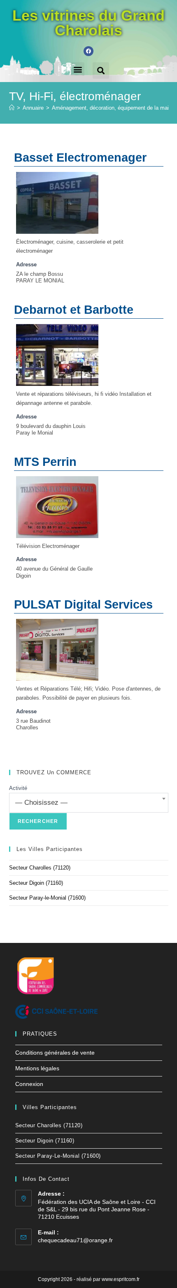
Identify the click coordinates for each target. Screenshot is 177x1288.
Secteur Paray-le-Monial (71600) (47, 898)
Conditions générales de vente (55, 1052)
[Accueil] (11, 108)
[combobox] (88, 803)
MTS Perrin (45, 461)
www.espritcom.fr (121, 1279)
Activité (18, 788)
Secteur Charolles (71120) (39, 868)
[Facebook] (88, 51)
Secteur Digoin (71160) (36, 883)
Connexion (29, 1084)
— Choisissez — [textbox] (41, 802)
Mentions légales (37, 1068)
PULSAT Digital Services (83, 604)
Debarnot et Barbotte (73, 309)
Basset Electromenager (80, 157)
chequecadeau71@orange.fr (75, 1240)
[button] (77, 69)
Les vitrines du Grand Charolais (88, 23)
